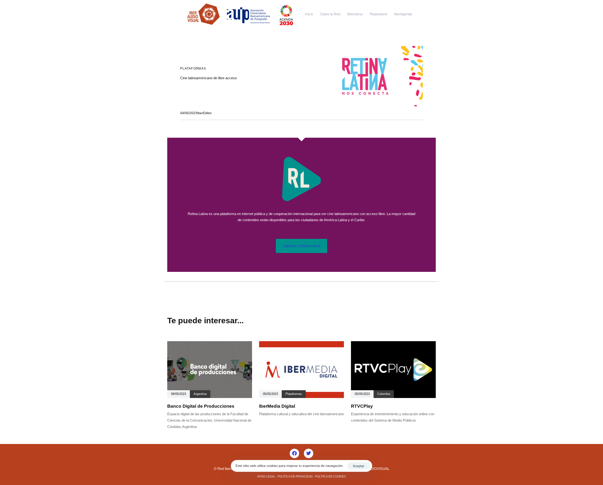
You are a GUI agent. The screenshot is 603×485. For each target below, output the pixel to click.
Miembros (355, 14)
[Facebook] (294, 453)
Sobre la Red (330, 14)
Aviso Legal (266, 476)
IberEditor (204, 113)
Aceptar (358, 466)
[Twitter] (308, 453)
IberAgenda (403, 14)
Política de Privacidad (295, 476)
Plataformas (193, 68)
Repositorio (378, 14)
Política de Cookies (330, 476)
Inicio (309, 14)
